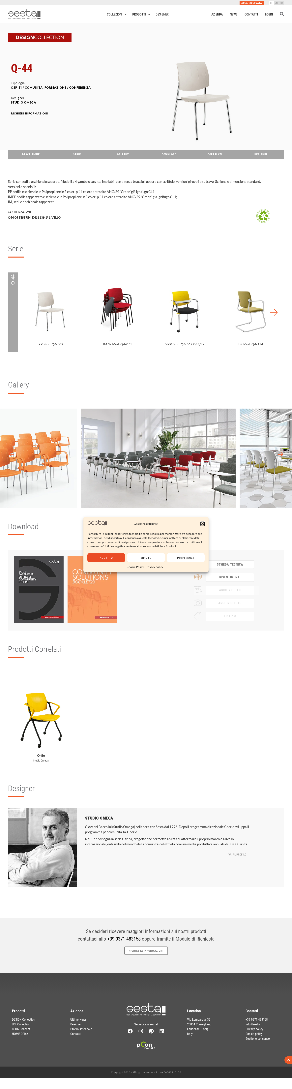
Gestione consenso (258, 1039)
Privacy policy (154, 567)
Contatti (251, 14)
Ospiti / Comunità (27, 87)
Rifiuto (146, 557)
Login (269, 14)
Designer (162, 14)
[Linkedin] (161, 1031)
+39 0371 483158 (124, 939)
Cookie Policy (135, 567)
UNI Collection (21, 1024)
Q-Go (41, 755)
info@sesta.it (254, 1024)
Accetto (106, 557)
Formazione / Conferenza (67, 87)
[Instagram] (140, 1031)
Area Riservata (251, 2)
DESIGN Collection (23, 1019)
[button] (203, 524)
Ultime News (78, 1019)
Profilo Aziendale (81, 1029)
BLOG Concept (21, 1029)
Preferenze (185, 557)
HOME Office (20, 1034)
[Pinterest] (151, 1031)
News (233, 14)
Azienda (217, 14)
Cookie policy (254, 1034)
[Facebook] (130, 1031)
